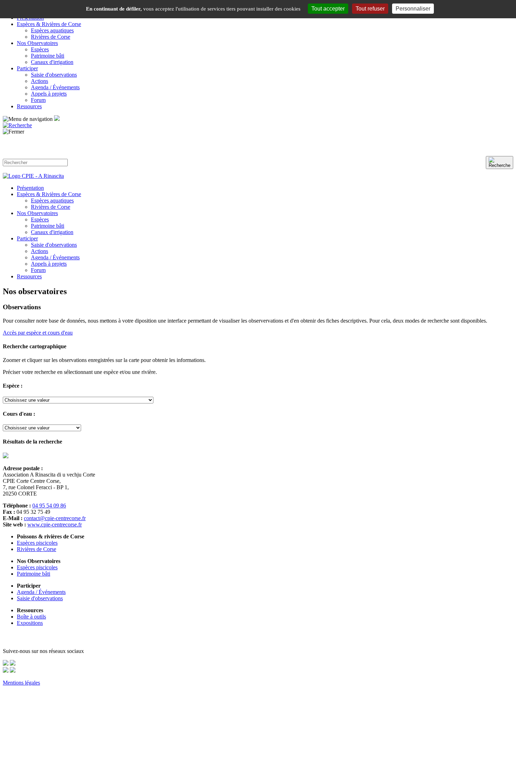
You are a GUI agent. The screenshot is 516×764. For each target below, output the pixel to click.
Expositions (30, 623)
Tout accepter (328, 9)
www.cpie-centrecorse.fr (54, 524)
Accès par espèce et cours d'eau (38, 333)
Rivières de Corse (50, 37)
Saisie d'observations (54, 75)
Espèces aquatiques (52, 30)
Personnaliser (413, 9)
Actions (39, 81)
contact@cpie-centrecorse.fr (55, 518)
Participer (27, 68)
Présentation (30, 188)
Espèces (40, 49)
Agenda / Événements (55, 87)
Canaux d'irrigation (52, 62)
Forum (38, 100)
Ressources (29, 106)
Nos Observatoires (37, 43)
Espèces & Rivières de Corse (49, 24)
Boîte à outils (31, 617)
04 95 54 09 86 (49, 506)
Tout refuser (370, 9)
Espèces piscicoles (37, 543)
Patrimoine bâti (47, 56)
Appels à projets (49, 94)
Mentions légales (21, 683)
